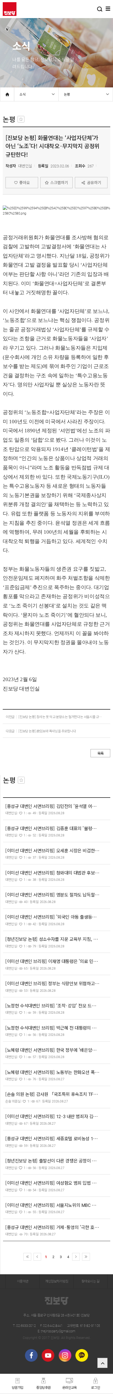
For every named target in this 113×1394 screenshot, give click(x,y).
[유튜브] (48, 1355)
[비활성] (21, 119)
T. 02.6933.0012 (24, 1325)
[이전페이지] (37, 1257)
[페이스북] (31, 1355)
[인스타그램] (65, 1355)
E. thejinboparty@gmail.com (56, 1331)
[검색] (99, 9)
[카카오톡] (81, 1355)
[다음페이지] (76, 1257)
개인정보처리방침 (56, 1281)
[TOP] (102, 1363)
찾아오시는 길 (90, 1281)
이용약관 (23, 1281)
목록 (100, 753)
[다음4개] (86, 1257)
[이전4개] (27, 1257)
